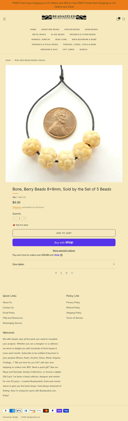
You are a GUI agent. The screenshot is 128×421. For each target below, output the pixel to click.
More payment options (64, 250)
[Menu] (4, 19)
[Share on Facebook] (56, 273)
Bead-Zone (61, 39)
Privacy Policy (73, 302)
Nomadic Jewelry (41, 39)
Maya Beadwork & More (84, 39)
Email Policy (9, 313)
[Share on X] (61, 273)
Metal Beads (39, 34)
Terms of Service (74, 318)
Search (83, 49)
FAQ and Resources (13, 318)
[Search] (123, 19)
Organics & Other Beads (83, 34)
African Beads (72, 29)
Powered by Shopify (10, 417)
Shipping (16, 207)
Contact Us (8, 307)
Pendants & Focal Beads (45, 44)
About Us (7, 302)
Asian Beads (91, 29)
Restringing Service (12, 323)
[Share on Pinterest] (66, 273)
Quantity (16, 213)
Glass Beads (57, 34)
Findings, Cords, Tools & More (79, 44)
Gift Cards (68, 49)
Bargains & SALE (49, 49)
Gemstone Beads (50, 29)
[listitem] (64, 5)
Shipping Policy (73, 313)
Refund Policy (73, 307)
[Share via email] (72, 273)
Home (33, 29)
